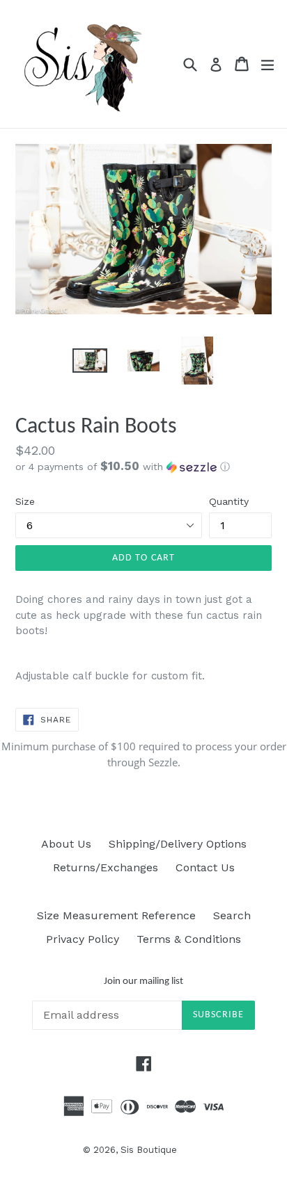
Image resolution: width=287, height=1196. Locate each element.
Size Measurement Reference (116, 915)
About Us (66, 843)
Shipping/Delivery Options (178, 843)
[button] (143, 467)
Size (25, 501)
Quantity (229, 501)
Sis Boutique (149, 1150)
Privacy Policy (82, 939)
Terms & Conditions (189, 939)
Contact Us (205, 867)
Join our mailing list (143, 981)
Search (232, 915)
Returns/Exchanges (105, 867)
